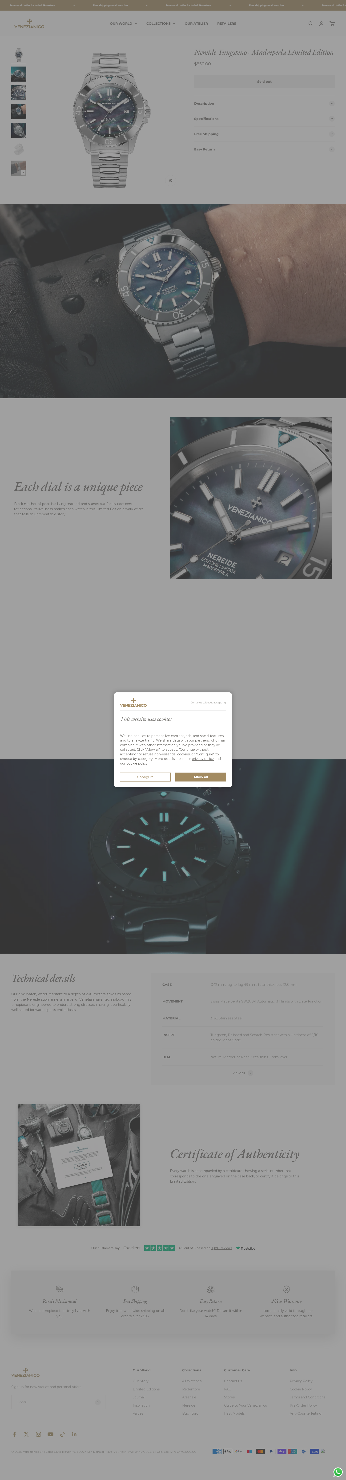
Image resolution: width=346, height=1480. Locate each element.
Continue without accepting (208, 702)
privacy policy (203, 759)
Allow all (200, 777)
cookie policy (137, 764)
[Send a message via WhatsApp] (338, 1472)
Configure (145, 777)
